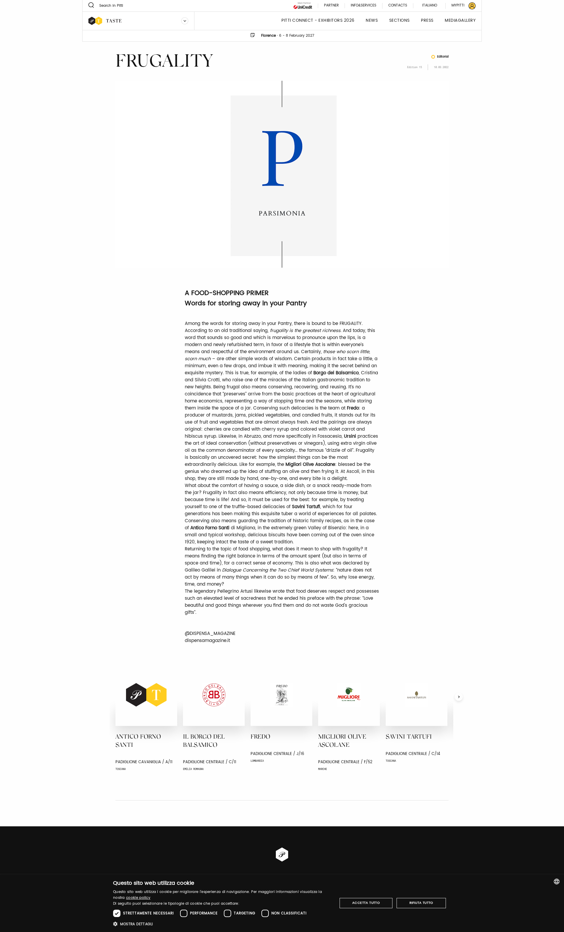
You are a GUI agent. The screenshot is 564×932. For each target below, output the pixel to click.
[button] (222, 924)
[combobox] (557, 881)
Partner (331, 5)
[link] (460, 5)
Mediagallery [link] (460, 21)
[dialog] (282, 903)
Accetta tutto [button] (366, 903)
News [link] (372, 21)
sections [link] (399, 21)
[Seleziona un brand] (184, 20)
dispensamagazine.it (207, 640)
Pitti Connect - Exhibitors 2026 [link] (318, 21)
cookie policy (138, 898)
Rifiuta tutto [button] (421, 903)
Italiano (429, 5)
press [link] (427, 21)
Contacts (397, 5)
